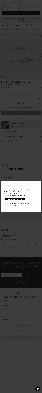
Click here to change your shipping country (20, 204)
